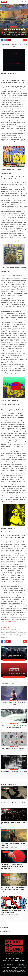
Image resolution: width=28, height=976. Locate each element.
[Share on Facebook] (2, 40)
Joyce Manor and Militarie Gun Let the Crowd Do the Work (13, 823)
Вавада (17, 968)
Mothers (10, 634)
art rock (13, 629)
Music (9, 959)
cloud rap (18, 629)
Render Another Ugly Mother (17, 635)
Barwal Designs (22, 967)
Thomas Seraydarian (14, 32)
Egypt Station (12, 631)
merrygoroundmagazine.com (20, 632)
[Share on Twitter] (5, 40)
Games (21, 959)
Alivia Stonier (6, 870)
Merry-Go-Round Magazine (7, 632)
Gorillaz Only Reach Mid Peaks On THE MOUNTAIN (13, 844)
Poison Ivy (4, 635)
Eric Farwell (5, 804)
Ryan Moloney (12, 34)
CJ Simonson (23, 32)
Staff (7, 32)
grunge (17, 631)
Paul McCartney (22, 634)
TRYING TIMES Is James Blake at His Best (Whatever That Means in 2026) (13, 802)
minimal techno (5, 634)
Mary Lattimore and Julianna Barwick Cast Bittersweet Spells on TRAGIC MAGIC (13, 889)
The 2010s (22, 960)
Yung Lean (9, 637)
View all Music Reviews (13, 919)
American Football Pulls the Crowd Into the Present (14, 703)
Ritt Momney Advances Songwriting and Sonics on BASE (14, 772)
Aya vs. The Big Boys (8, 960)
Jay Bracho (5, 893)
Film (6, 959)
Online (17, 960)
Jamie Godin (5, 826)
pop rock (8, 635)
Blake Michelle (22, 34)
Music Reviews (14, 26)
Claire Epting (5, 34)
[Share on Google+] (7, 40)
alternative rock (7, 629)
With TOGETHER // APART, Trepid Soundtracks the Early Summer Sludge (14, 726)
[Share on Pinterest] (9, 40)
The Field (3, 637)
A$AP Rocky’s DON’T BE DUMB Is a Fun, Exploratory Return (13, 911)
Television (15, 959)
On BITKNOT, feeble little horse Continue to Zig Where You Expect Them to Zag (14, 749)
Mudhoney (16, 634)
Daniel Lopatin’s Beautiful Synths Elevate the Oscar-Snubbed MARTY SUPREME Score (12, 866)
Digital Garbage (5, 631)
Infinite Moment (23, 631)
